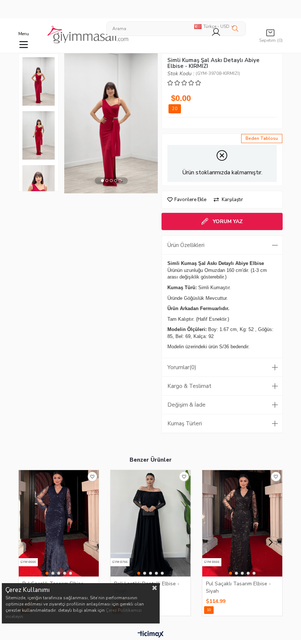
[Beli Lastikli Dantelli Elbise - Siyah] (150, 523)
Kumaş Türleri (184, 423)
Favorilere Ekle (92, 476)
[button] (102, 180)
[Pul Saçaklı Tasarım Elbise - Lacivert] (59, 523)
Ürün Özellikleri (185, 245)
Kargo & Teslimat (189, 386)
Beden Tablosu (262, 138)
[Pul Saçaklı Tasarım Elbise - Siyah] (242, 523)
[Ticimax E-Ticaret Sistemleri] (151, 634)
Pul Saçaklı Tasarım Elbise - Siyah (238, 587)
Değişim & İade (186, 404)
